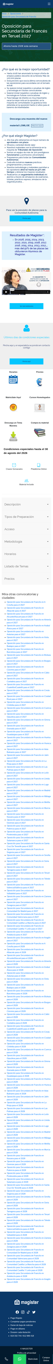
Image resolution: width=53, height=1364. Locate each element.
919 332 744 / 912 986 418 (22, 1336)
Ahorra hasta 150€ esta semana (21, 46)
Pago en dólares (17, 1329)
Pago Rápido (16, 1318)
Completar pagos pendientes (23, 1322)
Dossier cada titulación (20, 1332)
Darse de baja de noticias (21, 1325)
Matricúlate (33, 1359)
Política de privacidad (26, 1353)
